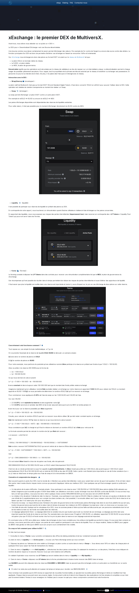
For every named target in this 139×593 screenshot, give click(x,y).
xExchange (16, 57)
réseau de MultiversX (76, 57)
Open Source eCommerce (122, 590)
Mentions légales (36, 590)
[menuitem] (59, 3)
